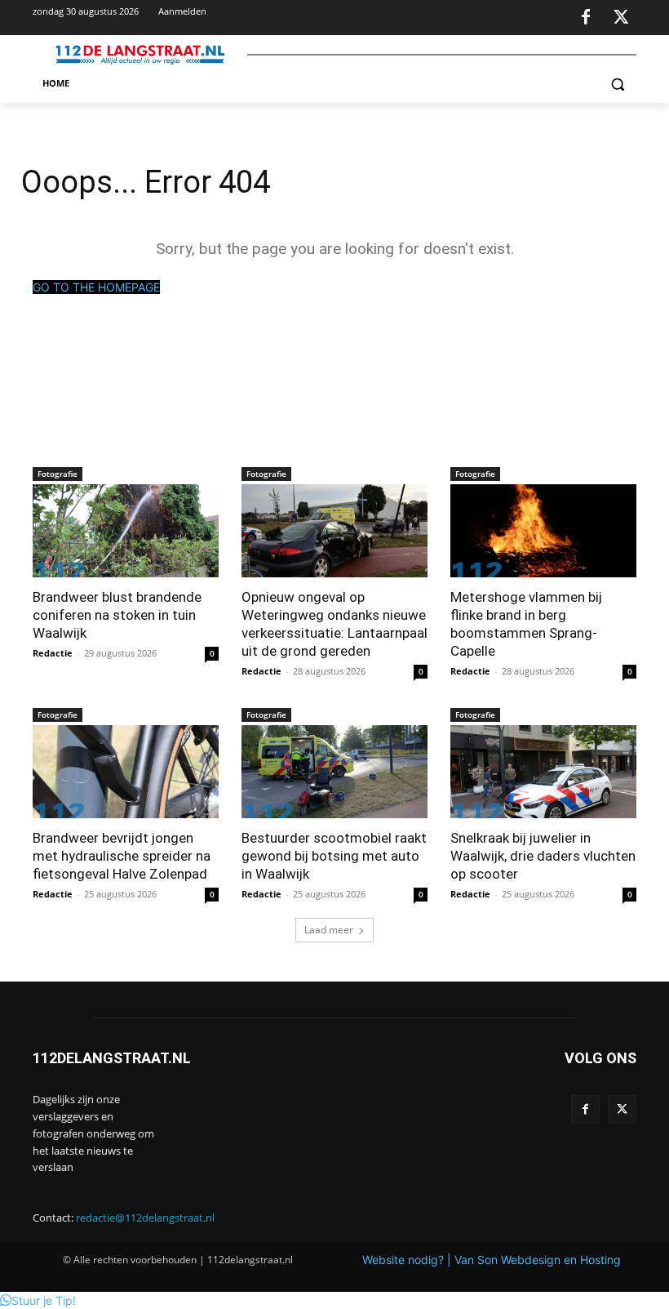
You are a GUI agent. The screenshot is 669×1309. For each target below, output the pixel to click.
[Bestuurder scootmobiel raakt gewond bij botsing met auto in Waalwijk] (334, 771)
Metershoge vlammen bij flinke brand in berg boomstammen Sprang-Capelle (526, 624)
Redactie (53, 653)
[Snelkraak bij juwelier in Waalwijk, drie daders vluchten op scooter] (543, 771)
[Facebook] (585, 17)
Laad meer (328, 930)
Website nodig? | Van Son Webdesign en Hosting (491, 1260)
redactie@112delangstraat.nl (145, 1217)
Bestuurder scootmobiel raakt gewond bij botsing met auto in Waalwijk (334, 856)
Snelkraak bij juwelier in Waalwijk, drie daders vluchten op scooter (543, 856)
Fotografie (58, 473)
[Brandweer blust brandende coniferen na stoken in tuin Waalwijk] (126, 530)
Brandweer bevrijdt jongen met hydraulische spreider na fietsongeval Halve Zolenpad (121, 856)
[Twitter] (620, 17)
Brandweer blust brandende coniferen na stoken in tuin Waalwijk (117, 615)
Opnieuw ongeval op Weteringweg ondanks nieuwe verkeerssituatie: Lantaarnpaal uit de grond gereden (334, 624)
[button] (617, 84)
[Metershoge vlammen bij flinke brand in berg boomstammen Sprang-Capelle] (543, 530)
